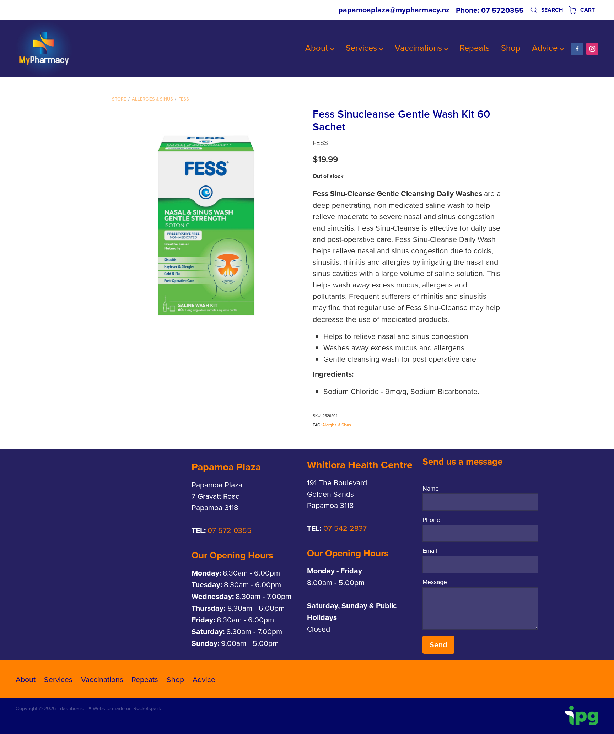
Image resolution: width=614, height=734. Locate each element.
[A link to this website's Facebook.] (577, 49)
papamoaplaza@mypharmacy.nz (393, 10)
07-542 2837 (345, 528)
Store (119, 99)
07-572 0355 (230, 530)
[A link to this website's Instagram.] (592, 49)
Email (429, 550)
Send (438, 644)
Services (362, 48)
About (317, 48)
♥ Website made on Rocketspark (124, 708)
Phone (431, 520)
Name (430, 488)
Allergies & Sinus (152, 99)
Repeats (475, 48)
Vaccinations (419, 48)
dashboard (72, 708)
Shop (511, 48)
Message (434, 582)
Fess (183, 99)
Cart (587, 10)
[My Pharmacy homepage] (74, 48)
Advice (546, 48)
